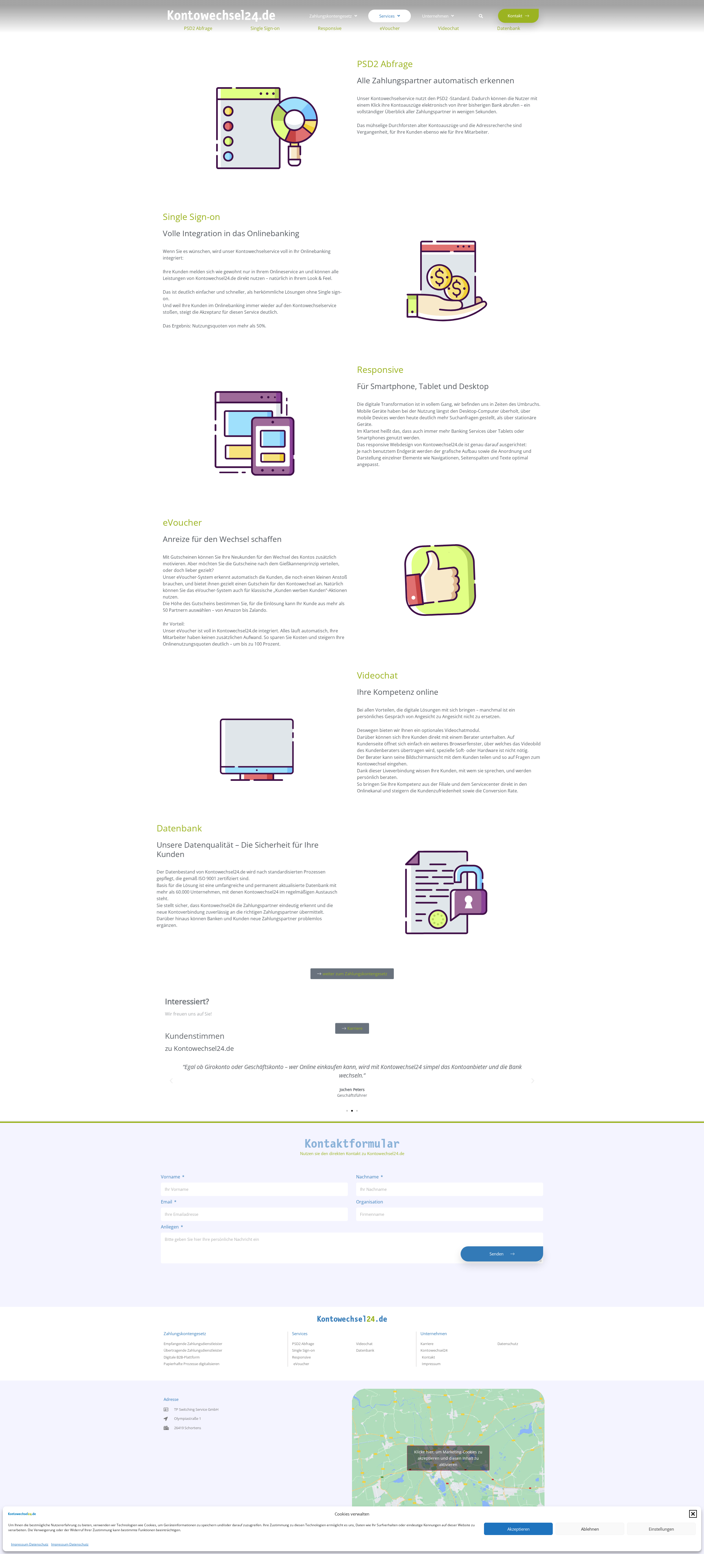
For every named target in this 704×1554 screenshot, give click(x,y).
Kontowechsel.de (352, 1319)
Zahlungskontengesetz (185, 1333)
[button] (693, 1514)
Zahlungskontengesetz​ (330, 16)
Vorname (171, 1177)
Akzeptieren (518, 1529)
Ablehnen (590, 1529)
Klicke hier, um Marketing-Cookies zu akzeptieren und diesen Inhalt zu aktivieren (448, 1458)
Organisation (369, 1202)
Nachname (368, 1177)
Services (387, 16)
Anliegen (170, 1227)
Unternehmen (435, 16)
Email (167, 1202)
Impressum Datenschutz (29, 1544)
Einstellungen (661, 1529)
